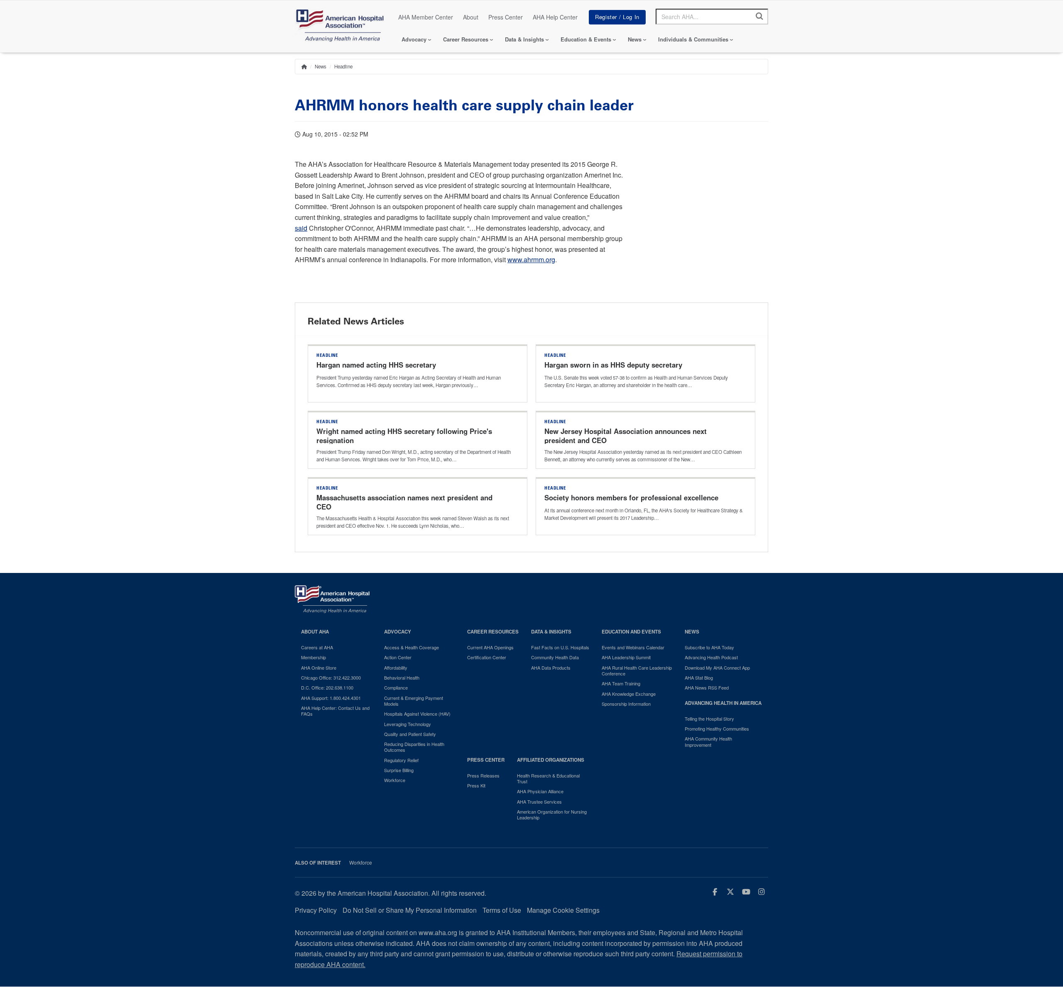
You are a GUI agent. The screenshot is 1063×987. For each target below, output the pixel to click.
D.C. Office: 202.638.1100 (327, 687)
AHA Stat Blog (699, 677)
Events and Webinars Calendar (633, 647)
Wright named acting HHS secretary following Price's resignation (404, 435)
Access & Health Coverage (411, 647)
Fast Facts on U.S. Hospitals (560, 647)
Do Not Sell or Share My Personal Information (410, 910)
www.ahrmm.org (531, 259)
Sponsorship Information (626, 704)
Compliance (396, 687)
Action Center (397, 657)
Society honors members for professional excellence (631, 497)
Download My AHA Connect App (717, 667)
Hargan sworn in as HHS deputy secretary (613, 365)
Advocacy (414, 39)
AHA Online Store (318, 667)
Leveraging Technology (407, 724)
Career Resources (465, 39)
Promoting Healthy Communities (717, 728)
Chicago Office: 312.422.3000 (331, 677)
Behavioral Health (401, 677)
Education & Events (586, 39)
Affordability (395, 667)
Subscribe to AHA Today (709, 647)
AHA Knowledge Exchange (629, 694)
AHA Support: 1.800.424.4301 (331, 698)
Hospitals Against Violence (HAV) (417, 713)
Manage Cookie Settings (563, 910)
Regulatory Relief (401, 760)
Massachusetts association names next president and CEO (404, 502)
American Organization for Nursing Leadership (552, 815)
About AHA (315, 631)
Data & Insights (524, 39)
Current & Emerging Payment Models (413, 701)
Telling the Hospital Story (709, 718)
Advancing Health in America (723, 703)
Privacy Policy (316, 910)
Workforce (394, 780)
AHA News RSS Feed (707, 687)
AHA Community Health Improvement (708, 742)
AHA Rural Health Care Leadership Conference (637, 671)
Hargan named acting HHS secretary (376, 365)
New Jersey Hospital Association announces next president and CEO (625, 435)
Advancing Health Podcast (711, 657)
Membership (313, 657)
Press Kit (476, 785)
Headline (343, 66)
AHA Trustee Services (539, 801)
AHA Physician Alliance (540, 791)
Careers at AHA (317, 647)
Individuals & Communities (693, 39)
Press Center (505, 17)
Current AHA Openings (490, 647)
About (470, 17)
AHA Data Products (551, 667)
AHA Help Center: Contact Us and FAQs (335, 711)
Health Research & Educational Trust (548, 779)
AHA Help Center (555, 17)
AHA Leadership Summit (626, 657)
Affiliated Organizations (550, 759)
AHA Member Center (425, 17)
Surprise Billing (399, 770)
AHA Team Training (621, 683)
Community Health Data (555, 657)
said (301, 228)
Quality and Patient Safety (410, 734)
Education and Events (631, 631)
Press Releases (483, 775)
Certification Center (486, 657)
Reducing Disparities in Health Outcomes (414, 747)
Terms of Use (502, 910)
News (635, 39)
